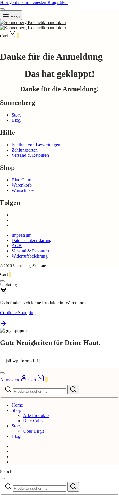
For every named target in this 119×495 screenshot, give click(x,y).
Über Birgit (33, 431)
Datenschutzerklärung (31, 240)
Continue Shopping (18, 312)
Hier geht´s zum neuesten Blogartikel (34, 2)
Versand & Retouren (30, 155)
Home (17, 405)
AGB (17, 245)
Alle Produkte (36, 415)
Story (16, 114)
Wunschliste (23, 190)
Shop (16, 410)
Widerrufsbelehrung (30, 256)
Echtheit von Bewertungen (36, 144)
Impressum (21, 235)
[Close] (2, 9)
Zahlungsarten (25, 150)
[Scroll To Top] (3, 325)
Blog (16, 120)
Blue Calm (21, 179)
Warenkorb (22, 185)
